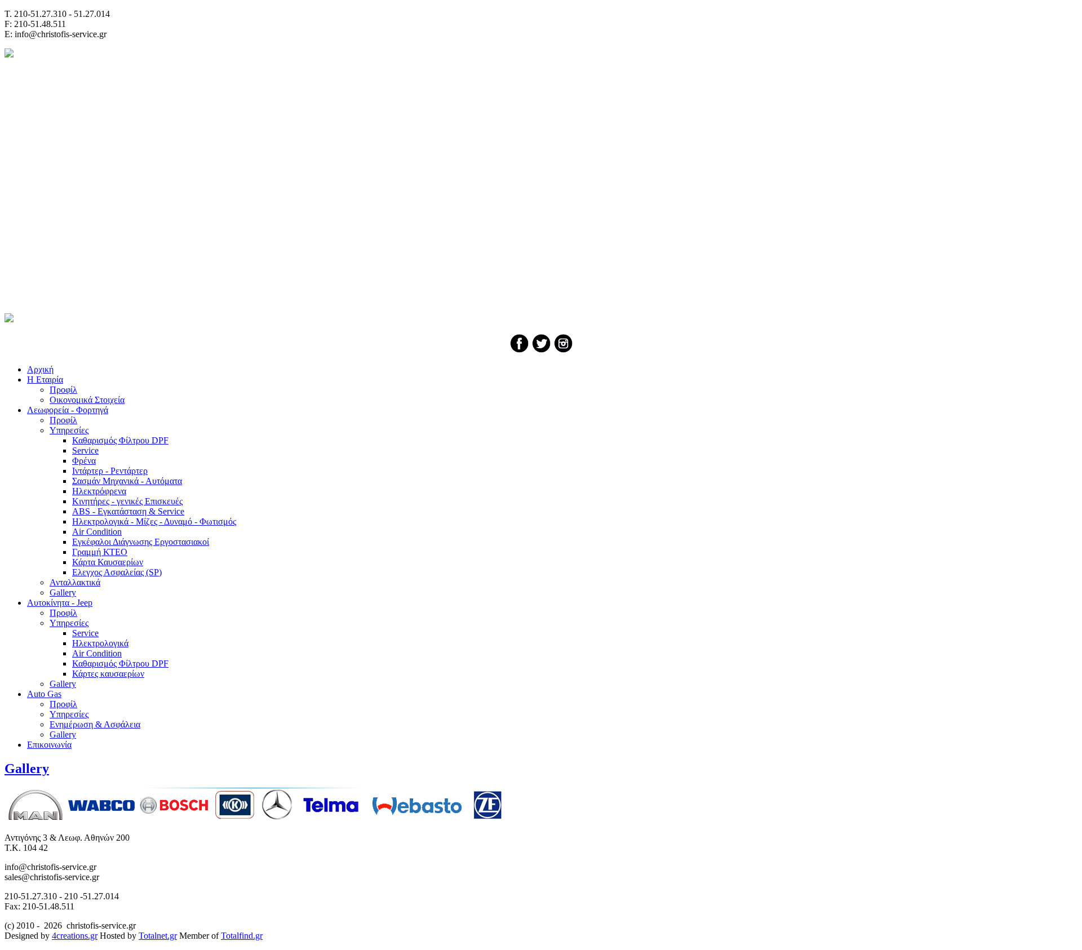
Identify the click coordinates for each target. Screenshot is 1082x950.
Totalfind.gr (242, 935)
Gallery (27, 768)
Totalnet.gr (158, 935)
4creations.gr (74, 935)
